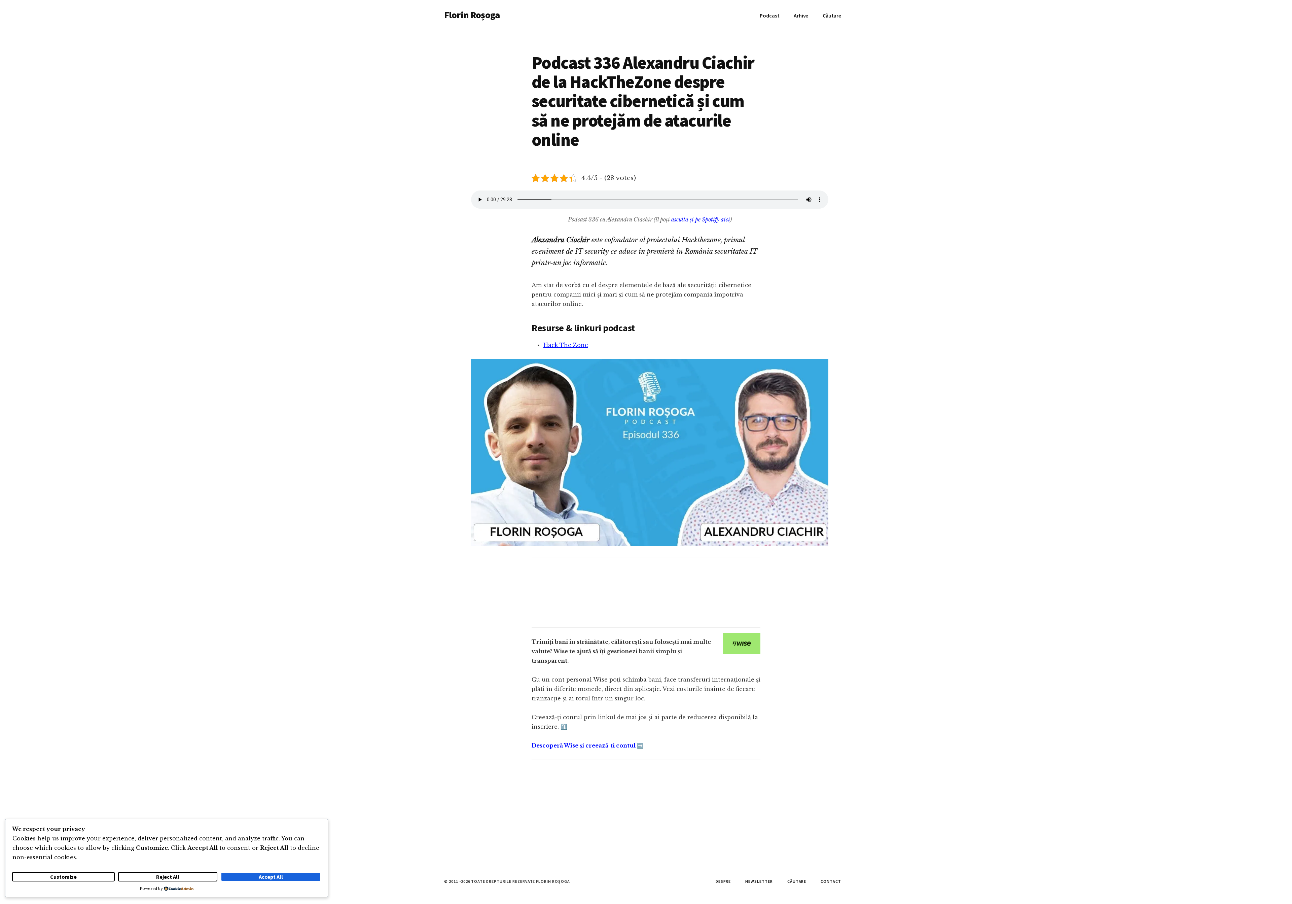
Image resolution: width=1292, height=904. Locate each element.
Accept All (271, 876)
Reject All (167, 876)
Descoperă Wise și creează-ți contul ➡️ (588, 745)
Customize (63, 876)
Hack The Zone (565, 345)
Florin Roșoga (472, 15)
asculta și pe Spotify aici (700, 219)
